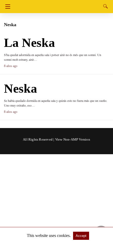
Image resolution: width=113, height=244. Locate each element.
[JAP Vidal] (57, 4)
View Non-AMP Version (72, 139)
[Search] (104, 6)
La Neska (29, 42)
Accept (81, 236)
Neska (20, 88)
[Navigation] (6, 6)
